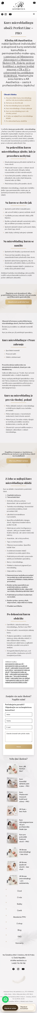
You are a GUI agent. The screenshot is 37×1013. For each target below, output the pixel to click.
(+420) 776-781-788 (2, 3)
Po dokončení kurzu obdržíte (16, 121)
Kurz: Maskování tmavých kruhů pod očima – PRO (24, 796)
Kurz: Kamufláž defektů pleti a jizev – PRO (24, 782)
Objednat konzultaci (24, 1008)
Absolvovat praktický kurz (18, 302)
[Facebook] (2, 14)
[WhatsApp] (5, 999)
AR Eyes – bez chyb (23, 810)
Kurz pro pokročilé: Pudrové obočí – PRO (24, 838)
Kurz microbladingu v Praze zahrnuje (19, 108)
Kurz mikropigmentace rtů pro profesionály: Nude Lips (26, 824)
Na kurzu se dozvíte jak (14, 103)
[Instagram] (5, 14)
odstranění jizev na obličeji (20, 678)
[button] (34, 14)
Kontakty (19, 943)
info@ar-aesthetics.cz (34, 3)
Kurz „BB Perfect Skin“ (22, 768)
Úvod (19, 891)
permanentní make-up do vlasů (17, 680)
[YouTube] (10, 14)
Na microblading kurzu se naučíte (18, 106)
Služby (19, 904)
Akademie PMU (19, 917)
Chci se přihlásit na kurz (18, 461)
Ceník (19, 910)
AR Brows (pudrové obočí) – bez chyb (24, 865)
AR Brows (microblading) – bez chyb (25, 852)
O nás (19, 897)
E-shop (19, 923)
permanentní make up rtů (14, 664)
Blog (19, 930)
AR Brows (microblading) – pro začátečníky (25, 879)
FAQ (19, 936)
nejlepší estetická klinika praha (16, 682)
